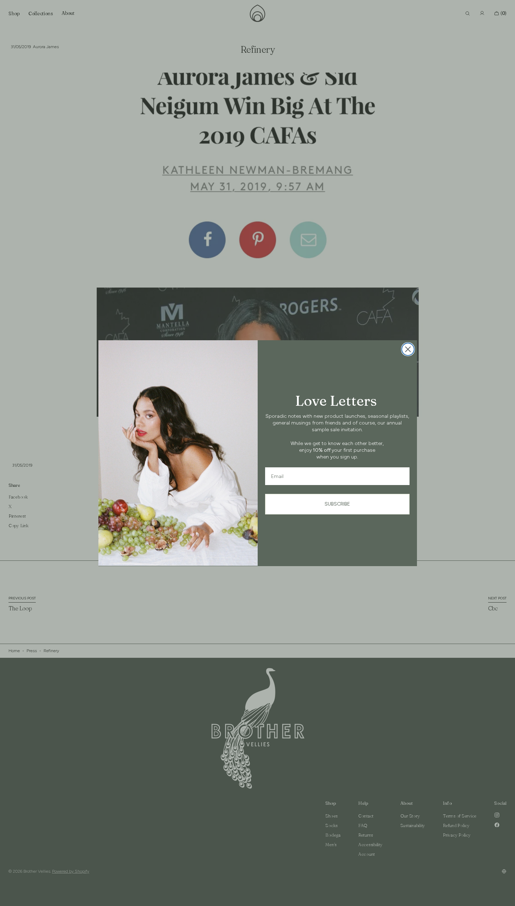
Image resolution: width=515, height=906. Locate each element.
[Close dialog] (408, 349)
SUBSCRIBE (337, 504)
